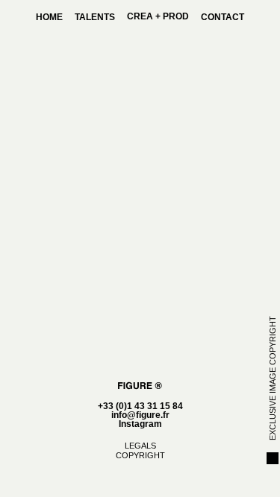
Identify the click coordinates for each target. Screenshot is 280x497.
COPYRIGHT (140, 455)
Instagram (140, 424)
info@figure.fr (140, 415)
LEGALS (140, 445)
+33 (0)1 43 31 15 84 (140, 406)
